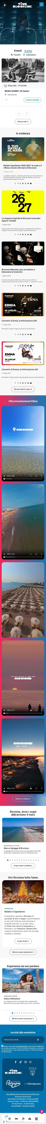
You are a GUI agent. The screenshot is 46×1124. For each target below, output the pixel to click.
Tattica (32, 1106)
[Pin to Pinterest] (23, 183)
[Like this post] (15, 183)
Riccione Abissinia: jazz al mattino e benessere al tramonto (18, 270)
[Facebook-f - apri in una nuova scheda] (15, 1062)
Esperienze (8, 996)
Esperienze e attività (11, 845)
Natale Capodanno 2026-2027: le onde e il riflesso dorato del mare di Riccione (22, 166)
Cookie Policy (29, 1104)
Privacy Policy (17, 1104)
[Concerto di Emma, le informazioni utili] (23, 353)
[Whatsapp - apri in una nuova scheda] (30, 1062)
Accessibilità (16, 1106)
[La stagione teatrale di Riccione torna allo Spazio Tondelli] (23, 202)
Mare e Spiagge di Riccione (16, 848)
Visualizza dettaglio (32, 100)
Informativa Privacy (21, 1046)
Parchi (15, 996)
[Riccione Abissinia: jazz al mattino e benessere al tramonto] (23, 253)
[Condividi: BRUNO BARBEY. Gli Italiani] (6, 99)
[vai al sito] (13, 1072)
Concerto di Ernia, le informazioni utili (19, 321)
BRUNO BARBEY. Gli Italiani (17, 91)
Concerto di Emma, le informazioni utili (20, 369)
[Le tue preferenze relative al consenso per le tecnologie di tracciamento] (4, 1122)
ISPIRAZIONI (8, 908)
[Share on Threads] (25, 183)
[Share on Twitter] (20, 183)
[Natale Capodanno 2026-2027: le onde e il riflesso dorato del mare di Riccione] (23, 149)
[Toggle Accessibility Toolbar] (41, 1111)
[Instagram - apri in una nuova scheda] (25, 1062)
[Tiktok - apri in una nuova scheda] (20, 1062)
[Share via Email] (31, 183)
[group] (23, 837)
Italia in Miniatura (12, 999)
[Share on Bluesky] (28, 183)
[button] (41, 4)
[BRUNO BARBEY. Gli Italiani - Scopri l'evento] (23, 70)
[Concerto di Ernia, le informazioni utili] (23, 304)
